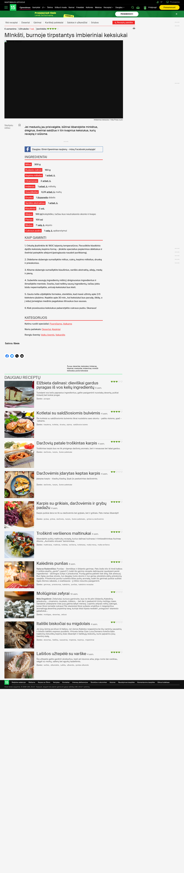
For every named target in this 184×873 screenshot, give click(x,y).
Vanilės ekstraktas (35, 203)
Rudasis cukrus (33, 169)
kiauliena (47, 424)
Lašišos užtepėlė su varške (61, 653)
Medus (29, 225)
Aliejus (28, 214)
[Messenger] (11, 355)
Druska (29, 197)
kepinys (80, 640)
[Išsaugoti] (19, 125)
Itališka (55, 640)
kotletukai (81, 545)
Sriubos (95, 22)
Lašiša (62, 665)
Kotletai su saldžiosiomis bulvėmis (68, 413)
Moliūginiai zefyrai (53, 593)
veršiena (72, 545)
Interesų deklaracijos (80, 682)
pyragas (47, 399)
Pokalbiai (80, 7)
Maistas (98, 7)
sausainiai (63, 640)
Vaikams (67, 323)
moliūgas (47, 614)
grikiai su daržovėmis (95, 519)
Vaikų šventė (47, 334)
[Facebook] (6, 355)
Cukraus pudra (33, 230)
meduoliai (78, 368)
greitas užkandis (82, 665)
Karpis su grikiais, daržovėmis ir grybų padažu (71, 505)
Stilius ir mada (61, 7)
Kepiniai (56, 329)
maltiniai (56, 545)
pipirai (69, 424)
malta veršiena (104, 545)
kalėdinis (66, 584)
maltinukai (48, 545)
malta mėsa (91, 545)
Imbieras (30, 186)
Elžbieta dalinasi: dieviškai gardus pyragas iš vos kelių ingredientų (67, 385)
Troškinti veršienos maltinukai (64, 533)
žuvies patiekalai (65, 452)
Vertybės (56, 682)
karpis (55, 452)
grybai (46, 519)
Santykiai (36, 7)
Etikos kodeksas (163, 682)
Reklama (32, 682)
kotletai (55, 424)
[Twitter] (16, 355)
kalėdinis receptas (86, 584)
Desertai (25, 22)
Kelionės (89, 7)
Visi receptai (11, 22)
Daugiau (119, 7)
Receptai (108, 7)
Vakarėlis (60, 334)
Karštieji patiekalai (54, 22)
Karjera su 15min (44, 682)
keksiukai (85, 366)
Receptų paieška (125, 22)
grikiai (52, 519)
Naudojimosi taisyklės (126, 682)
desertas (76, 366)
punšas (74, 584)
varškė (46, 665)
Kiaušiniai (30, 208)
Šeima (50, 7)
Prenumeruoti (169, 7)
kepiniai (70, 368)
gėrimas (47, 584)
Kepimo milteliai (33, 175)
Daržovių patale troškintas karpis (67, 443)
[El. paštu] (22, 355)
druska (62, 424)
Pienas (29, 219)
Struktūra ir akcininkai (99, 682)
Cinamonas (31, 180)
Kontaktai (66, 682)
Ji (43, 7)
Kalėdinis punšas (52, 563)
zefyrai (64, 614)
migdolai (72, 640)
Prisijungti (152, 7)
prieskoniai (56, 584)
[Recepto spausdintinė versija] (134, 28)
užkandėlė (55, 665)
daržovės (47, 452)
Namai (71, 7)
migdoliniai (89, 640)
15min (16, 343)
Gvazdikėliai (31, 191)
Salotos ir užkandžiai (77, 22)
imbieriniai (87, 368)
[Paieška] (132, 7)
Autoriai (112, 682)
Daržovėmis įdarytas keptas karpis (68, 473)
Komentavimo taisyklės (146, 682)
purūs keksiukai (81, 371)
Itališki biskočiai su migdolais (63, 623)
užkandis (70, 665)
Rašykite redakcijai (19, 682)
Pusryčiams (56, 323)
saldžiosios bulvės (80, 424)
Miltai (28, 164)
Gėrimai (37, 22)
